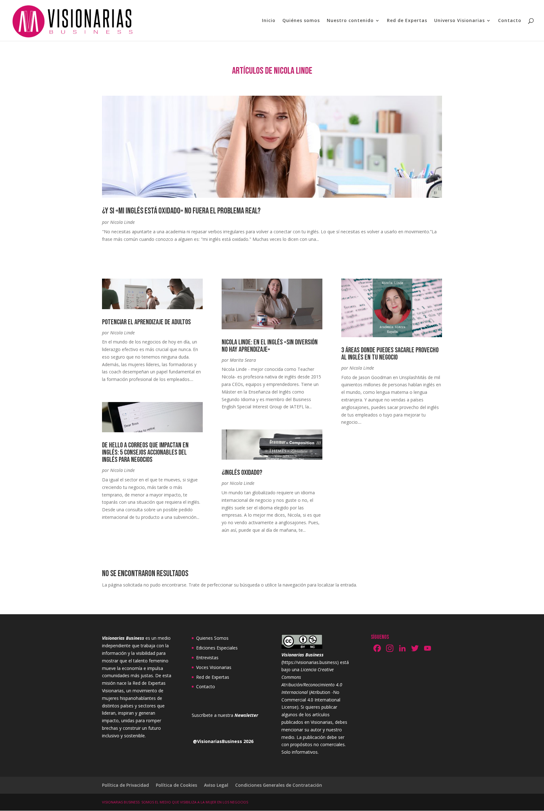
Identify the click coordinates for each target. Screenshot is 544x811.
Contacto (509, 20)
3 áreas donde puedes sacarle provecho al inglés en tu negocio (390, 354)
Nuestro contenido (350, 20)
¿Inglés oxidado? (242, 472)
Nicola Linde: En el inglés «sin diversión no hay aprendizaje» (270, 346)
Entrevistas (207, 658)
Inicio (268, 20)
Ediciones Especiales (217, 648)
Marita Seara (243, 360)
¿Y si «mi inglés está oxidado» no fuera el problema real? (181, 211)
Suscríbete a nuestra (225, 715)
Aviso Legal (216, 785)
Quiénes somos (301, 20)
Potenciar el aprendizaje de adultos (146, 322)
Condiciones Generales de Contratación (278, 785)
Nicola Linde (122, 222)
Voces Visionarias (213, 667)
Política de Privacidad (125, 785)
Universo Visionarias (459, 20)
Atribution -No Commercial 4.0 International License (310, 699)
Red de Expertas (407, 20)
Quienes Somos (212, 638)
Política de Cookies (176, 785)
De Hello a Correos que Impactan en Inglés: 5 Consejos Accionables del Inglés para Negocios (145, 452)
